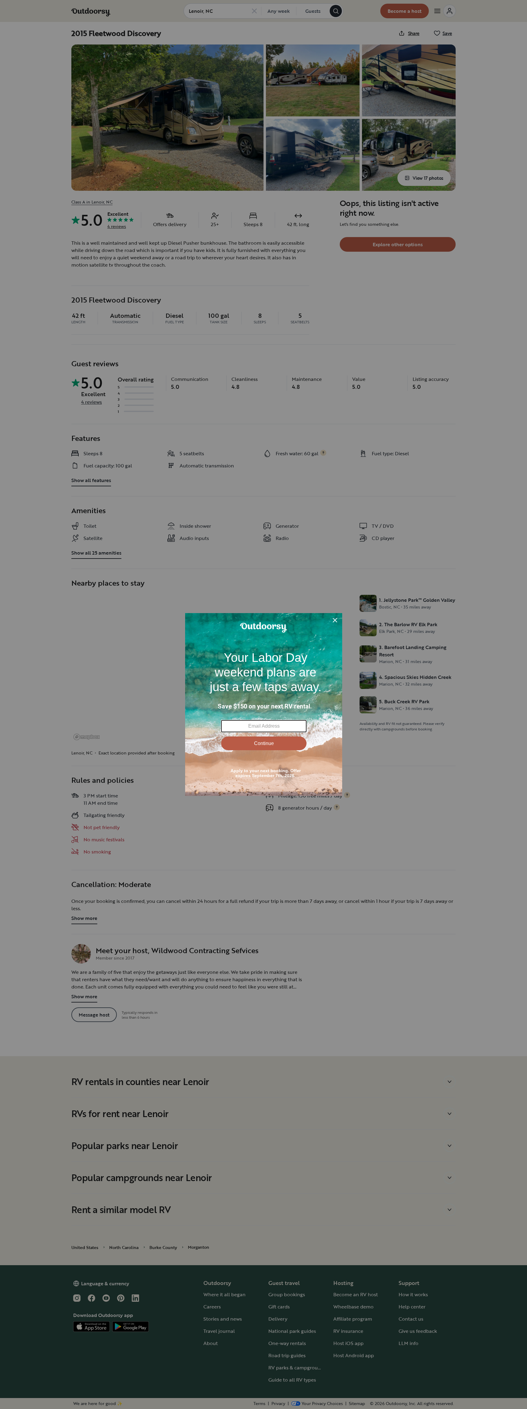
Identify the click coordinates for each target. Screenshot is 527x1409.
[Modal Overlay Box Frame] (263, 704)
